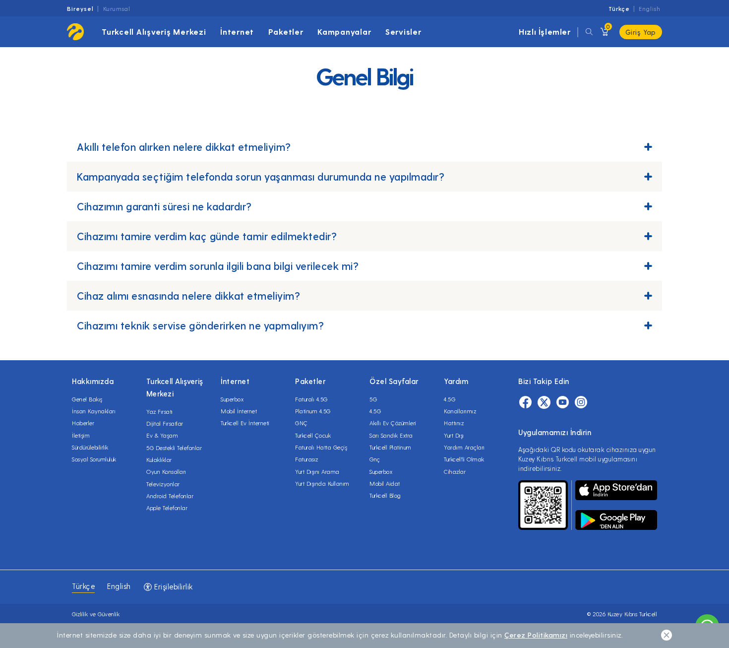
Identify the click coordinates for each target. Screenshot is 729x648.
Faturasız (306, 458)
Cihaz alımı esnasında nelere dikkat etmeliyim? (188, 295)
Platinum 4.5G (313, 410)
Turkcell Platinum (390, 447)
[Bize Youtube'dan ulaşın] (562, 403)
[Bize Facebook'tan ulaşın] (525, 403)
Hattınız (454, 422)
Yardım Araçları (464, 447)
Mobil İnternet (239, 410)
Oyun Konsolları (166, 471)
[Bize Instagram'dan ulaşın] (581, 403)
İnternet (237, 31)
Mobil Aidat (384, 483)
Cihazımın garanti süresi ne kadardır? (164, 206)
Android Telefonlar (169, 495)
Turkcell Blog (385, 495)
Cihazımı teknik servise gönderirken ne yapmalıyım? (200, 325)
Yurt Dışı (454, 435)
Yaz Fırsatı (159, 411)
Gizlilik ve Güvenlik (96, 613)
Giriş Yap (640, 32)
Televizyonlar (163, 483)
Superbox (232, 398)
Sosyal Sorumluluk (94, 458)
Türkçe (619, 8)
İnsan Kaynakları (94, 410)
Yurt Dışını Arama (317, 471)
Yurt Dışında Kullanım (322, 483)
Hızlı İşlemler (544, 31)
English (650, 8)
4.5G (375, 410)
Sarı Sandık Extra (391, 435)
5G (373, 398)
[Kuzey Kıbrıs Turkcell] (75, 31)
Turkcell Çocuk (313, 435)
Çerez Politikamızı (535, 635)
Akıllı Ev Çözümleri (393, 422)
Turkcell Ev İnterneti (245, 422)
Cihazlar (455, 471)
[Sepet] (603, 32)
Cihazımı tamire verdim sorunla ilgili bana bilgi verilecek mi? (218, 265)
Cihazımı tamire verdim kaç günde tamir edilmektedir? (207, 236)
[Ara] (589, 32)
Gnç (374, 458)
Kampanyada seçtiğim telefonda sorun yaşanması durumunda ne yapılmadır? (260, 176)
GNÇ (301, 422)
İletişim (81, 435)
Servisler (403, 31)
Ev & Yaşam (162, 435)
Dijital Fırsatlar (164, 423)
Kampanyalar (344, 31)
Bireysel (80, 8)
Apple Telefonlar (166, 507)
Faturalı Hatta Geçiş (321, 447)
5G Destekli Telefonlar (174, 447)
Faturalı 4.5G (311, 398)
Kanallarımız (460, 410)
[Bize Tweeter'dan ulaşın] (544, 403)
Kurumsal (116, 8)
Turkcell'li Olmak (464, 458)
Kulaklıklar (159, 459)
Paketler (286, 31)
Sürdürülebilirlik (90, 447)
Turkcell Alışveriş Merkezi (154, 31)
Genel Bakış (87, 398)
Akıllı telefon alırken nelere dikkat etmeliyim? (184, 146)
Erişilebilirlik (172, 586)
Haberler (83, 422)
